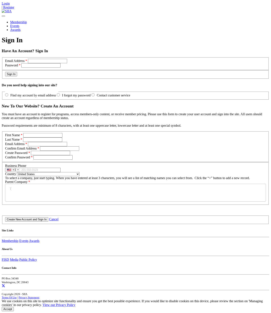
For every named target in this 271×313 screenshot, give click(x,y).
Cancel (53, 219)
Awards (15, 30)
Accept (7, 309)
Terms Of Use (9, 297)
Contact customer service (113, 95)
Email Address (15, 61)
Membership (18, 22)
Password (11, 65)
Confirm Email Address (21, 148)
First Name (12, 135)
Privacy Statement (29, 297)
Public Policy (28, 259)
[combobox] (12, 170)
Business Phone (15, 165)
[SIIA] (7, 11)
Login (6, 3)
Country (10, 174)
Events (14, 26)
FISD (5, 259)
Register (8, 7)
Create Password (16, 153)
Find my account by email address (33, 95)
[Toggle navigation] (3, 16)
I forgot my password (76, 95)
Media (14, 259)
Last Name (12, 139)
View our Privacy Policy (59, 305)
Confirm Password (17, 157)
